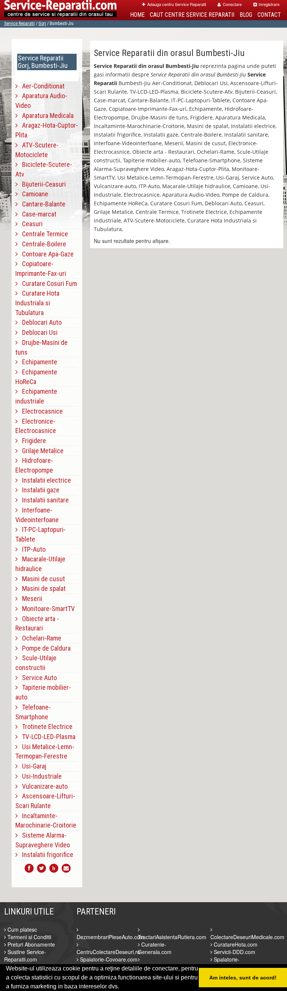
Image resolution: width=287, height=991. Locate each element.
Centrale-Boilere (42, 244)
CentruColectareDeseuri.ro (108, 952)
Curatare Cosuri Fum (47, 283)
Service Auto (37, 678)
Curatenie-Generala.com (155, 948)
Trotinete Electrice (45, 726)
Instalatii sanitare (43, 500)
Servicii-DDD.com (233, 952)
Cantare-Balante (41, 204)
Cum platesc (21, 929)
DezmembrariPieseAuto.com (110, 937)
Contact (269, 14)
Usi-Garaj (32, 766)
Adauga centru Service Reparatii (176, 4)
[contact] (66, 868)
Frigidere (32, 441)
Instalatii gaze (38, 490)
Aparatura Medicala (46, 115)
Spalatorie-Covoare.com (108, 959)
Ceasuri (30, 224)
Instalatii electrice (44, 480)
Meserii (30, 598)
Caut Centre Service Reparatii (192, 14)
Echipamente (37, 362)
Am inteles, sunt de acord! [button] (243, 978)
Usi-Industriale (40, 776)
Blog (246, 14)
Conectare (232, 4)
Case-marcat (37, 214)
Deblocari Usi (38, 332)
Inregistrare (269, 4)
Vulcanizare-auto (43, 786)
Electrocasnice (40, 411)
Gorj (42, 23)
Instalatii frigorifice (45, 854)
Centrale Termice (43, 234)
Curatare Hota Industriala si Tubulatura (37, 302)
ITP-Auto (32, 549)
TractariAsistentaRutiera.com (172, 937)
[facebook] (29, 868)
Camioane (33, 194)
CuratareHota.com (234, 944)
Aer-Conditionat (41, 86)
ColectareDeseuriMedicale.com (247, 937)
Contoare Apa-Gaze (46, 254)
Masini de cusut (41, 579)
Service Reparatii (19, 23)
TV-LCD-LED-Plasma (46, 737)
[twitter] (41, 868)
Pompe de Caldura (44, 648)
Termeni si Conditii (28, 937)
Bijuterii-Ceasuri (42, 184)
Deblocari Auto (40, 322)
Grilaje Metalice (41, 451)
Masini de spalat (42, 588)
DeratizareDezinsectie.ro (167, 966)
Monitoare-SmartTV (46, 609)
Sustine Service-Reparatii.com (25, 955)
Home (137, 14)
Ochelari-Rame (39, 638)
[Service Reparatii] (60, 10)
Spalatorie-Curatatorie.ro (226, 963)
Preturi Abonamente (30, 944)
